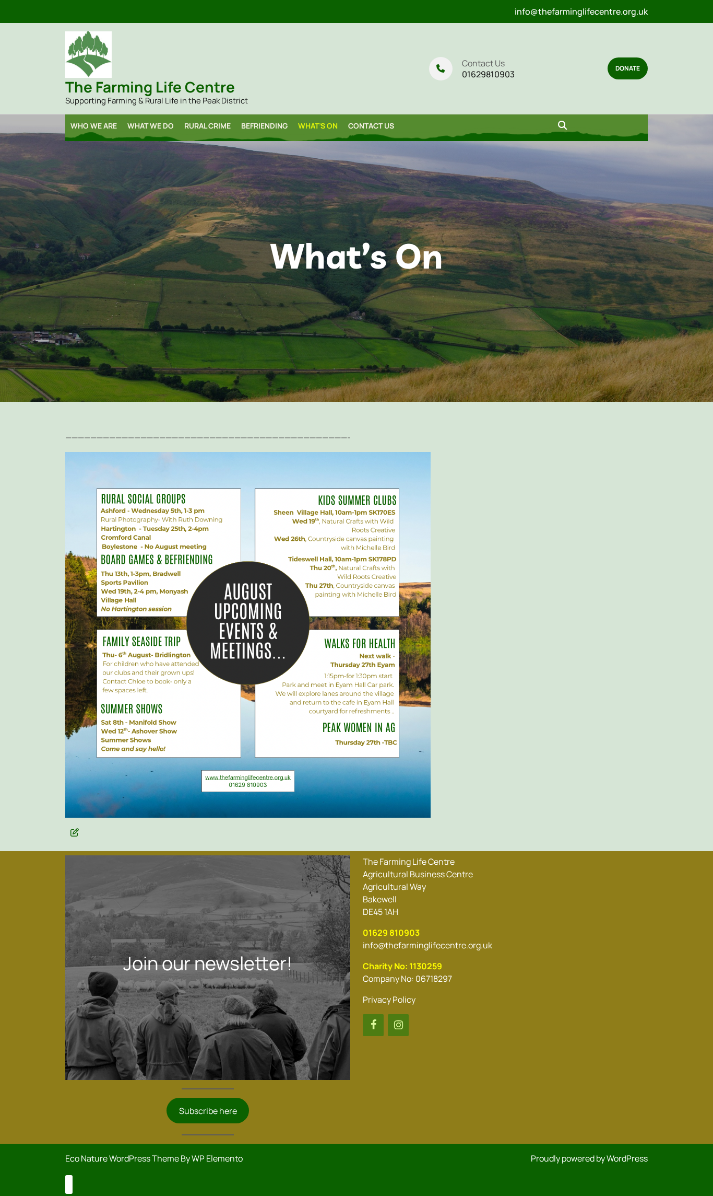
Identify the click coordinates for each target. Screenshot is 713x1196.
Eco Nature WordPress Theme (123, 1158)
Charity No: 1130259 (402, 966)
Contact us (371, 126)
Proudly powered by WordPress (589, 1158)
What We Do (150, 126)
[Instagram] (398, 1025)
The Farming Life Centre (150, 87)
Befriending (264, 126)
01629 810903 (391, 932)
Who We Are (93, 126)
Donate (627, 68)
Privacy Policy (389, 999)
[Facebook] (373, 1025)
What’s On (318, 126)
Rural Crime (207, 126)
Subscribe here (208, 1111)
